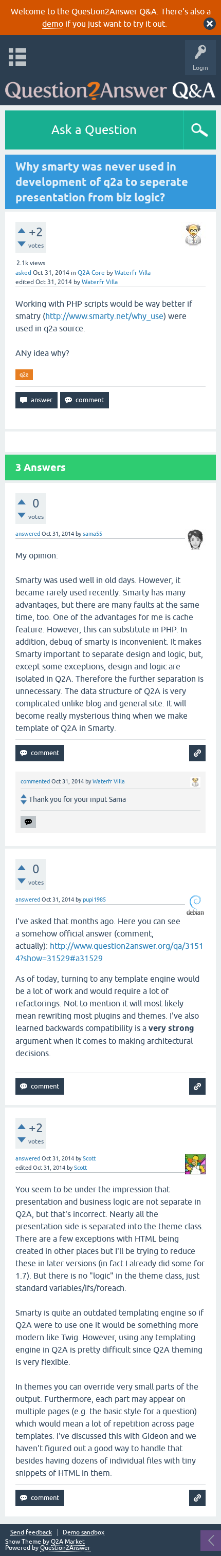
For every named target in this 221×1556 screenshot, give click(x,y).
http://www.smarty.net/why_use (104, 316)
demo (52, 23)
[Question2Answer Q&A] (110, 87)
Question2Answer (65, 1547)
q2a (24, 374)
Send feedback (31, 1532)
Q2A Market (68, 1541)
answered (27, 534)
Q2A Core (91, 272)
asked (23, 272)
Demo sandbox (83, 1532)
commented (35, 781)
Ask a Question (94, 130)
